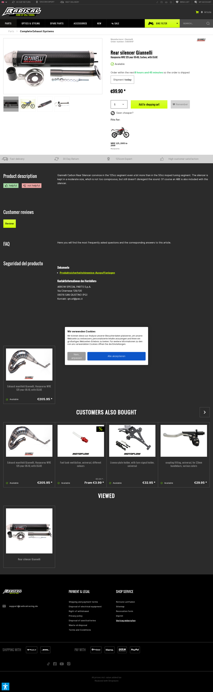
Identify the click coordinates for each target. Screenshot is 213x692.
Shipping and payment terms (83, 602)
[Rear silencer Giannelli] (29, 530)
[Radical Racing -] (34, 591)
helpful (12, 185)
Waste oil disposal (78, 625)
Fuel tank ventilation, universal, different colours (80, 464)
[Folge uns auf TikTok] (48, 664)
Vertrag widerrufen (125, 620)
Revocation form (124, 611)
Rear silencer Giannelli (29, 559)
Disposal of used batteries (82, 620)
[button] (5, 686)
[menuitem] (21, 2)
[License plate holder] (132, 441)
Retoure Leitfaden (125, 602)
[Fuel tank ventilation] (81, 441)
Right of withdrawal (79, 611)
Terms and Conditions (80, 630)
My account (205, 2)
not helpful (33, 185)
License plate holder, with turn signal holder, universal (132, 464)
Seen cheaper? (124, 112)
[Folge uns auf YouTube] (62, 664)
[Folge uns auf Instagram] (69, 664)
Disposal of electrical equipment (85, 606)
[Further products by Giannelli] (201, 40)
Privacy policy (76, 616)
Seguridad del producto (23, 263)
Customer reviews (18, 212)
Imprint (119, 616)
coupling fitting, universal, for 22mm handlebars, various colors (184, 464)
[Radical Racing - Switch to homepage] (21, 12)
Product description (20, 176)
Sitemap (120, 606)
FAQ (6, 244)
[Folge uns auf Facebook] (55, 664)
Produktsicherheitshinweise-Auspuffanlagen (87, 272)
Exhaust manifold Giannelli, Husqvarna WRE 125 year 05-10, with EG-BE (29, 388)
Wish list (184, 2)
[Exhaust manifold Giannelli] (29, 365)
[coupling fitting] (184, 441)
